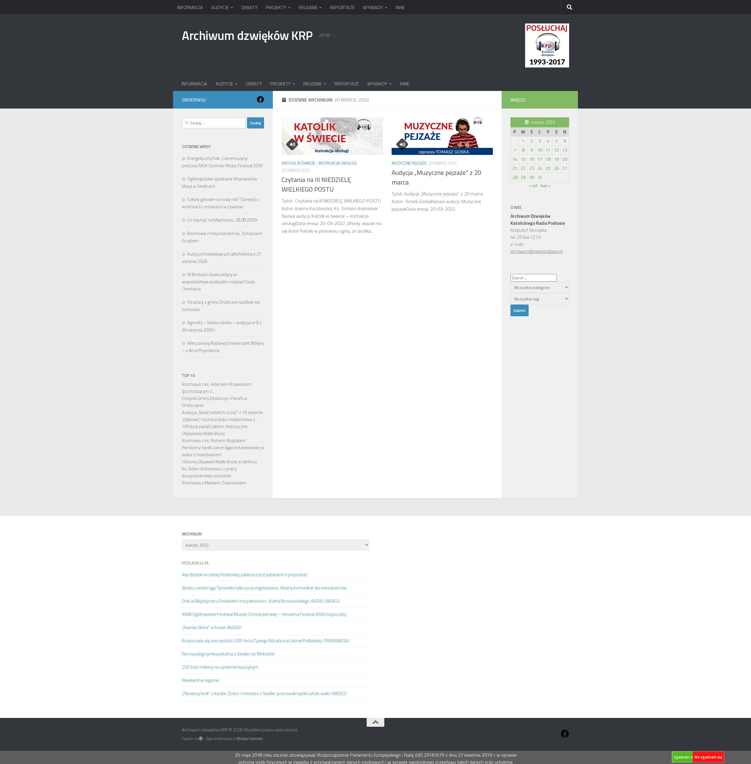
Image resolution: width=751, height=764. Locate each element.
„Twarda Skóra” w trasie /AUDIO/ (212, 627)
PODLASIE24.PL (195, 563)
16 (531, 159)
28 (514, 177)
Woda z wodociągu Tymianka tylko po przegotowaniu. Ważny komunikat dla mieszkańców (264, 587)
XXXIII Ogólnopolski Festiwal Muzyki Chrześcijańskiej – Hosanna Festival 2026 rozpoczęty (264, 614)
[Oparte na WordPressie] (201, 739)
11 (548, 150)
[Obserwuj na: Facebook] (260, 99)
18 (548, 159)
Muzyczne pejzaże (409, 163)
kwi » (545, 185)
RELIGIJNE (308, 7)
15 (523, 159)
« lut (533, 185)
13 (564, 150)
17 (539, 159)
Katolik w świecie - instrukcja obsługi (319, 163)
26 (556, 168)
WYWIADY (373, 7)
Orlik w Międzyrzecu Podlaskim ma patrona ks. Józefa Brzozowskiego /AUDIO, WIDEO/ (261, 601)
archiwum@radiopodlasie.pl (536, 251)
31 (539, 177)
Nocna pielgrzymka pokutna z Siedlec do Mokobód (228, 653)
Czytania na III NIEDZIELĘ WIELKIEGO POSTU (316, 184)
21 (514, 168)
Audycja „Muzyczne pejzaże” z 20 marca (436, 177)
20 (564, 159)
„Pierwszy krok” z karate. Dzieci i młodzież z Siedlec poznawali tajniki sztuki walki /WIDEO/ (264, 693)
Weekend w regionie (200, 680)
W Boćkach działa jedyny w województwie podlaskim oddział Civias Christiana (218, 281)
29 (523, 177)
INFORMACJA (190, 7)
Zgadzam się (685, 757)
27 (564, 168)
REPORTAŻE (342, 7)
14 (514, 159)
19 (556, 159)
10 (539, 150)
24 (539, 168)
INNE (400, 7)
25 (548, 168)
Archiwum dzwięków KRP (247, 35)
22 (523, 168)
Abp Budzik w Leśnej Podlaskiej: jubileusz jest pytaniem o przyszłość (245, 574)
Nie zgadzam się (708, 757)
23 (531, 168)
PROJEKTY (276, 7)
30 (531, 177)
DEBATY (249, 7)
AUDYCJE (220, 7)
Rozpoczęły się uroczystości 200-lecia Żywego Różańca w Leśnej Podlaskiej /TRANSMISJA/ (266, 640)
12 (556, 150)
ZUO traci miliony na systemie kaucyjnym (220, 667)
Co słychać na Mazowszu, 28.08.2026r (222, 220)
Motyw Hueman (249, 738)
